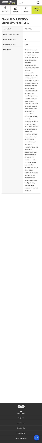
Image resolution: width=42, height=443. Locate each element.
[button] (16, 9)
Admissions (21, 423)
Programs (21, 418)
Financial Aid (21, 433)
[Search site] (38, 2)
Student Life (21, 428)
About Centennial (21, 438)
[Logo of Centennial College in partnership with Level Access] (21, 406)
